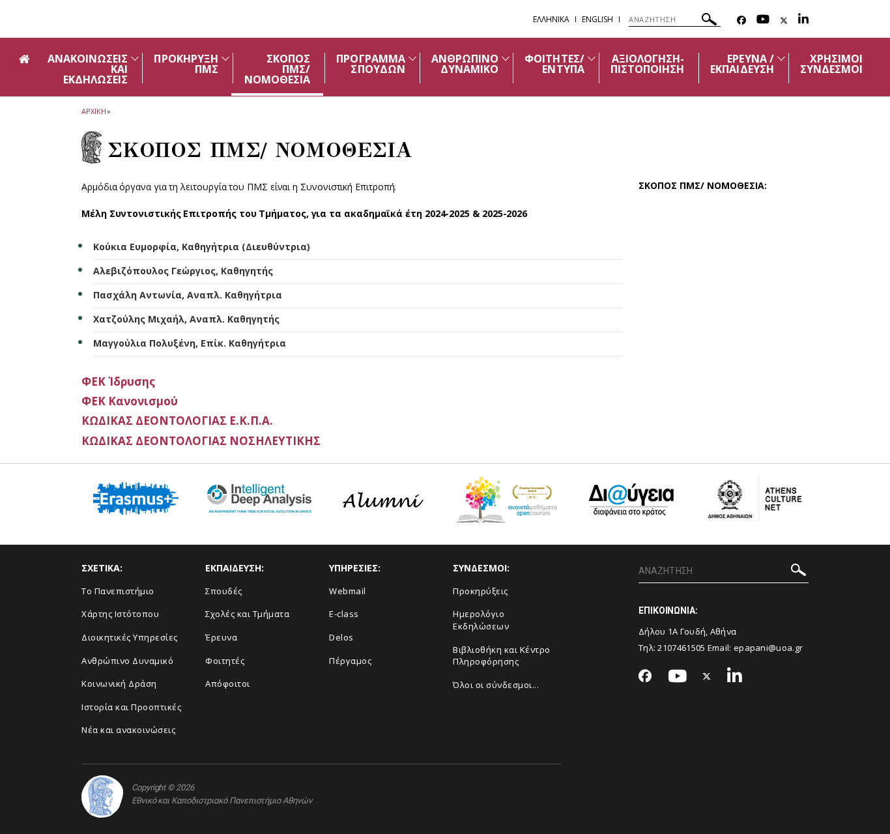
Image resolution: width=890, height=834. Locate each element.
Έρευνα (221, 637)
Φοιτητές (224, 661)
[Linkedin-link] (803, 20)
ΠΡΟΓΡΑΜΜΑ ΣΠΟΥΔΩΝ (370, 63)
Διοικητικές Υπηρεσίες (129, 637)
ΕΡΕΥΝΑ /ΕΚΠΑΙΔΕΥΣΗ (742, 63)
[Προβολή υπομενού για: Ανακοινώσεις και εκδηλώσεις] (135, 58)
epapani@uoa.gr (768, 648)
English (597, 19)
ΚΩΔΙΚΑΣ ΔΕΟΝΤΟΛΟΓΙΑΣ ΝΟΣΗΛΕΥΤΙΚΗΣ (201, 440)
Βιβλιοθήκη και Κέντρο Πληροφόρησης (502, 656)
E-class (344, 614)
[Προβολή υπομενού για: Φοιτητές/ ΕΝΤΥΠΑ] (591, 58)
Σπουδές (223, 591)
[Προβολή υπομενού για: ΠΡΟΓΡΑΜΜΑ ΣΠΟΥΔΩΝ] (412, 58)
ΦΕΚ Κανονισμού (129, 401)
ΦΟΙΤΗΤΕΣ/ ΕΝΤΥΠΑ (554, 63)
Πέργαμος (350, 661)
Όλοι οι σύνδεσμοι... (496, 685)
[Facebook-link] (741, 20)
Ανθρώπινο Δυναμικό (127, 661)
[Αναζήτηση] (709, 21)
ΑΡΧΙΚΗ (93, 111)
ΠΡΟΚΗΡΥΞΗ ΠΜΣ (186, 63)
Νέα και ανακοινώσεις (128, 730)
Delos (341, 637)
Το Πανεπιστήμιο (117, 591)
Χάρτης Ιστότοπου (120, 614)
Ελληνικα (551, 19)
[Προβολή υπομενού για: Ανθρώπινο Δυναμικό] (505, 58)
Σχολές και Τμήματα (247, 614)
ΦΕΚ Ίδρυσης (118, 381)
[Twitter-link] (784, 20)
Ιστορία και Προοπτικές (131, 707)
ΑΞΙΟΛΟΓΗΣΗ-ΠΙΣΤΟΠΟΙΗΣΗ (647, 63)
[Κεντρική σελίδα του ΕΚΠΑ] (102, 796)
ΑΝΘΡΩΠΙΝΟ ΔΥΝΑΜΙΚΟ (464, 63)
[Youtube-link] (762, 20)
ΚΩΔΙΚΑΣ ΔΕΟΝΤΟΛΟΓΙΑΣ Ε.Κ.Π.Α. (177, 420)
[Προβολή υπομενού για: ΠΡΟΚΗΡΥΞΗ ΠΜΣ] (225, 58)
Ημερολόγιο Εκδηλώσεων (481, 620)
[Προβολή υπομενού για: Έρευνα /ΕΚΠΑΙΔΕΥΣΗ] (781, 58)
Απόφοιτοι (227, 683)
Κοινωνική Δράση (119, 683)
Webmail (347, 591)
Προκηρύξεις (480, 591)
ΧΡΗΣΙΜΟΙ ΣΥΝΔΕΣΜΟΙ (831, 63)
